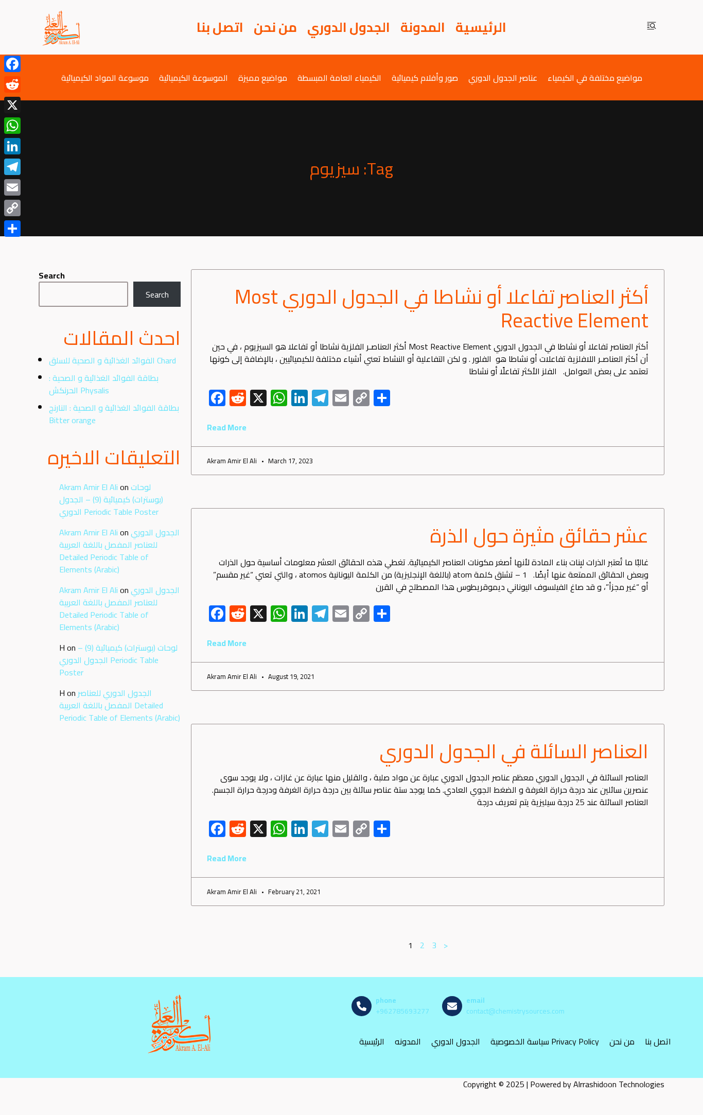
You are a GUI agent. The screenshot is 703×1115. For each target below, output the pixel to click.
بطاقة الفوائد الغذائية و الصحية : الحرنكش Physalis (104, 384)
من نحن (275, 27)
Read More (227, 427)
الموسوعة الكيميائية (193, 77)
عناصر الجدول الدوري (502, 77)
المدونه (408, 1041)
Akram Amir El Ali (88, 487)
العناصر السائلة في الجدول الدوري (513, 751)
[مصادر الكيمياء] (62, 27)
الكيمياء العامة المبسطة (339, 77)
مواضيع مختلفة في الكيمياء (595, 77)
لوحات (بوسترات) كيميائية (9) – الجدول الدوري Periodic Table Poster (111, 499)
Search (52, 275)
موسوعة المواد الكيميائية (105, 77)
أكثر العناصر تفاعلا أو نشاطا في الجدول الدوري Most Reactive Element (441, 308)
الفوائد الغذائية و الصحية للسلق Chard (112, 360)
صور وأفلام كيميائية (425, 77)
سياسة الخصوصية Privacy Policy (544, 1041)
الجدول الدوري (348, 27)
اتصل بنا (220, 27)
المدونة (422, 27)
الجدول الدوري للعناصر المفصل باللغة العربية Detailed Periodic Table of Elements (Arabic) (119, 551)
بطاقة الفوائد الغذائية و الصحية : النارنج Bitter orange (114, 414)
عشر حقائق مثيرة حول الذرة (539, 535)
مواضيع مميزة (262, 77)
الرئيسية (480, 27)
